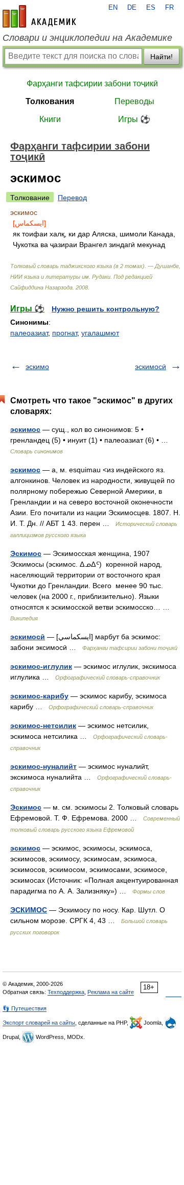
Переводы (134, 101)
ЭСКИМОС (28, 910)
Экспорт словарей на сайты (39, 1023)
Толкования (50, 101)
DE (131, 7)
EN (113, 7)
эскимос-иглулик (41, 666)
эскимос (25, 429)
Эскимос (25, 553)
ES (150, 7)
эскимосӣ (150, 366)
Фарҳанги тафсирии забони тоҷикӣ (92, 83)
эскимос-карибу (39, 696)
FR (169, 7)
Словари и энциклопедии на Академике (87, 38)
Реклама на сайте (110, 992)
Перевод (72, 198)
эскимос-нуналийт (43, 766)
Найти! (161, 57)
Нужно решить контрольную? (105, 309)
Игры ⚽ (134, 119)
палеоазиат (29, 333)
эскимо (37, 366)
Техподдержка (66, 992)
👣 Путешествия (25, 1008)
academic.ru (39, 16)
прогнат (64, 333)
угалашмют (100, 333)
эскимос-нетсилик (43, 725)
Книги (50, 119)
